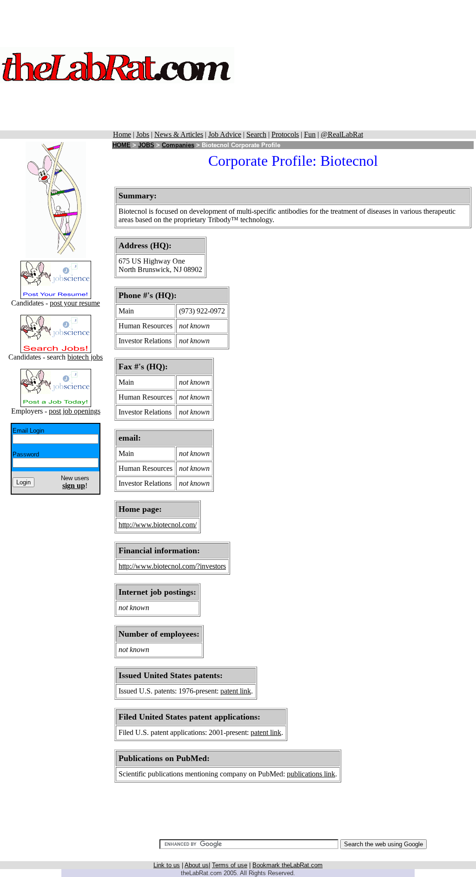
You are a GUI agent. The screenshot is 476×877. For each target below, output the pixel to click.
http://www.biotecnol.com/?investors (172, 566)
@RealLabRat (342, 134)
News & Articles (178, 134)
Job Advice (224, 134)
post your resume (75, 303)
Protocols (285, 134)
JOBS (146, 145)
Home (122, 134)
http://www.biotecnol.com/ (158, 525)
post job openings (74, 411)
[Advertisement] (355, 65)
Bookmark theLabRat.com (287, 865)
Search (256, 134)
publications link (311, 774)
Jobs (142, 134)
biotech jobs (85, 357)
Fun (310, 134)
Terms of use (229, 865)
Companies (178, 145)
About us (197, 865)
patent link (235, 691)
